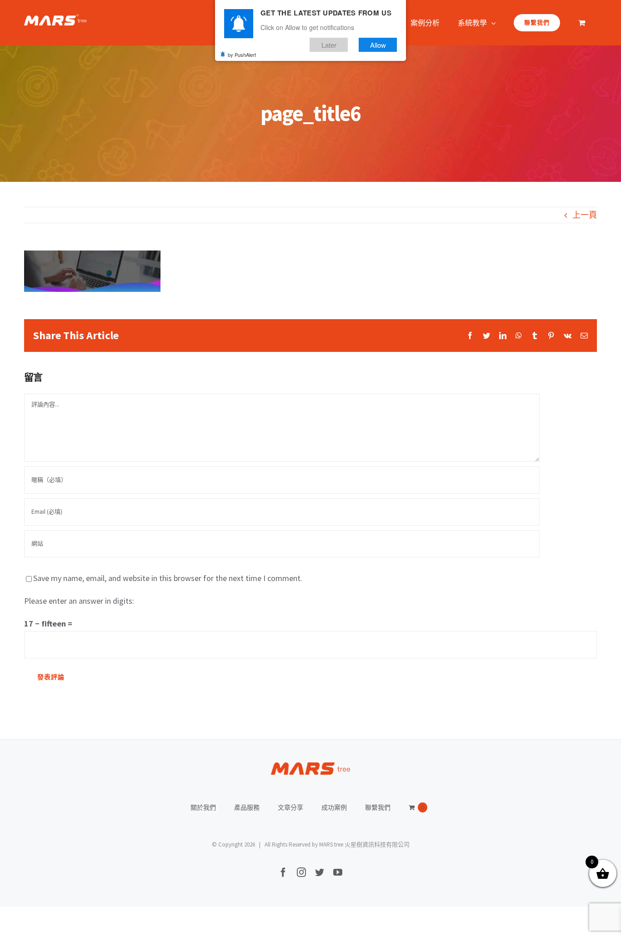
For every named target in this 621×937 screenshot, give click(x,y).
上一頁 (584, 215)
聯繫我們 (378, 807)
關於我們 (203, 807)
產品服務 (247, 807)
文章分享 (290, 807)
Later (328, 45)
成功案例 (334, 807)
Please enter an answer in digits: (79, 601)
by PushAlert (242, 54)
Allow (378, 45)
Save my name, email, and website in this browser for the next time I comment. (167, 578)
